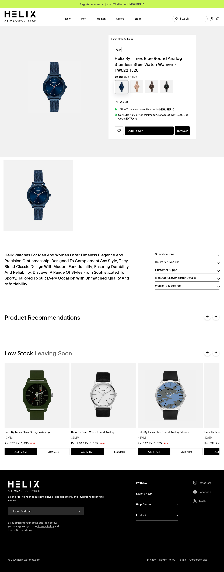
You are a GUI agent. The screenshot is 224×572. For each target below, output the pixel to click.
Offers (120, 18)
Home (114, 39)
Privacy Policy (45, 526)
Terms (182, 559)
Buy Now (182, 130)
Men (83, 18)
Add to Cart (135, 130)
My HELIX (141, 482)
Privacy (151, 559)
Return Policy (167, 559)
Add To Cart (21, 452)
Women (101, 18)
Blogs (138, 18)
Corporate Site (198, 559)
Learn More (53, 451)
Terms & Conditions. (20, 530)
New (68, 18)
